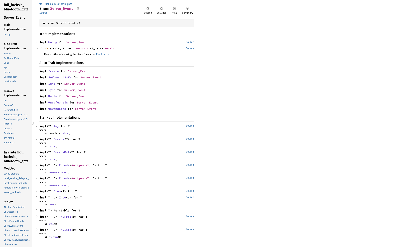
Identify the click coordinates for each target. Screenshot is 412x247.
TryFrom (65, 217)
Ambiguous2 (80, 178)
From (57, 191)
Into (62, 197)
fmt (47, 48)
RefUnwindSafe (59, 77)
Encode (64, 165)
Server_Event (76, 42)
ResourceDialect (58, 172)
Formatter (83, 48)
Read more (102, 54)
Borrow (59, 139)
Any (56, 126)
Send (51, 83)
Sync (51, 90)
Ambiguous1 (80, 165)
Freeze (53, 71)
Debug (52, 42)
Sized (66, 133)
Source (43, 12)
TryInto (65, 230)
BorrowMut (62, 152)
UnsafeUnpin (58, 102)
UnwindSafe (57, 109)
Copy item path (78, 8)
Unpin (52, 96)
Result (109, 48)
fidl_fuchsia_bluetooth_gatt (55, 3)
